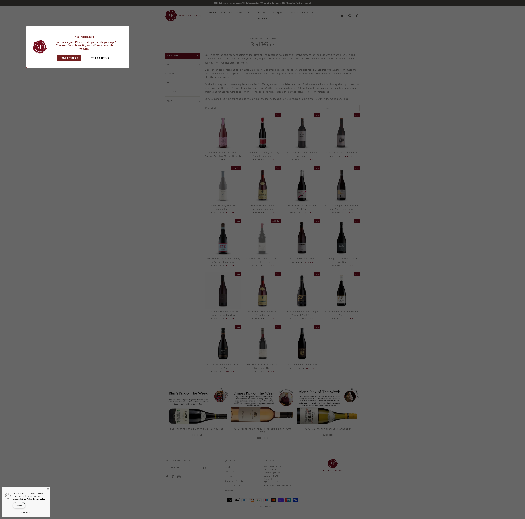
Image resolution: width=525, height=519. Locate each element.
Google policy (39, 499)
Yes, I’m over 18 (69, 57)
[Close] (48, 488)
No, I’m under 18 (100, 57)
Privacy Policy (26, 499)
